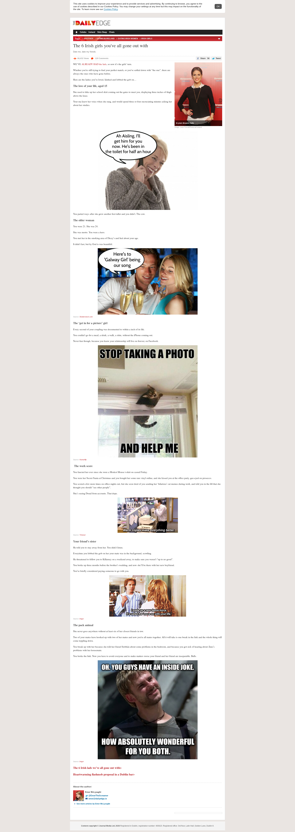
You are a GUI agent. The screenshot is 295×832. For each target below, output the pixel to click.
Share (204, 58)
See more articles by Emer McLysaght (93, 804)
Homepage (76, 32)
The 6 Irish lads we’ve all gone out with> (97, 768)
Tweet (218, 58)
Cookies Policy (111, 9)
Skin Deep (102, 32)
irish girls (146, 39)
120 (101, 58)
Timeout (82, 535)
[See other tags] (219, 38)
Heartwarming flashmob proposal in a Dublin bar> (104, 774)
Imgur (81, 619)
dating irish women (128, 39)
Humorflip (83, 460)
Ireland (91, 32)
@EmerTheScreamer (98, 795)
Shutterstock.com (86, 317)
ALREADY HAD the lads (94, 64)
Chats (111, 32)
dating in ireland (106, 39)
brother (88, 39)
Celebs (83, 32)
